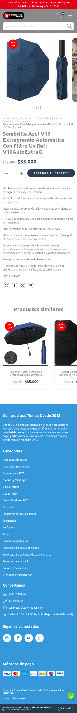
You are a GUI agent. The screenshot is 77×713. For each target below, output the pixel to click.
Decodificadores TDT (15, 500)
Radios (6, 534)
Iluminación (9, 520)
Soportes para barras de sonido (21, 547)
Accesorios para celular (16, 466)
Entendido (66, 708)
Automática (23, 121)
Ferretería (8, 507)
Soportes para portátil (15, 561)
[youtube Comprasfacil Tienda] (28, 638)
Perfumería (9, 527)
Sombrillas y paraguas (15, 541)
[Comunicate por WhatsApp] (71, 695)
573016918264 (17, 594)
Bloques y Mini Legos (15, 480)
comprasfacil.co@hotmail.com (25, 607)
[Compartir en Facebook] (15, 286)
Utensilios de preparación (17, 574)
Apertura (8, 121)
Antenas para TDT (13, 473)
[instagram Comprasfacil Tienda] (7, 638)
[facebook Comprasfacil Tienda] (18, 638)
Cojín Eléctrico (11, 486)
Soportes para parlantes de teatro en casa (27, 554)
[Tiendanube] (14, 699)
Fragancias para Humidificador (20, 513)
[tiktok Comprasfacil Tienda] (39, 638)
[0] (59, 16)
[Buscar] (69, 26)
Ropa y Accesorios (23, 118)
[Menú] (70, 15)
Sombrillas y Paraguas (50, 118)
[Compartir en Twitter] (23, 286)
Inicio (6, 118)
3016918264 (15, 600)
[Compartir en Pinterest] (30, 286)
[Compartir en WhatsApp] (6, 285)
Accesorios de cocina (15, 459)
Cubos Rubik (10, 493)
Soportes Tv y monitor (15, 568)
